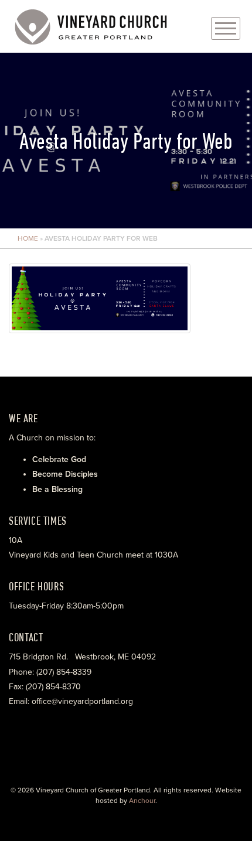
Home (28, 238)
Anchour (142, 800)
